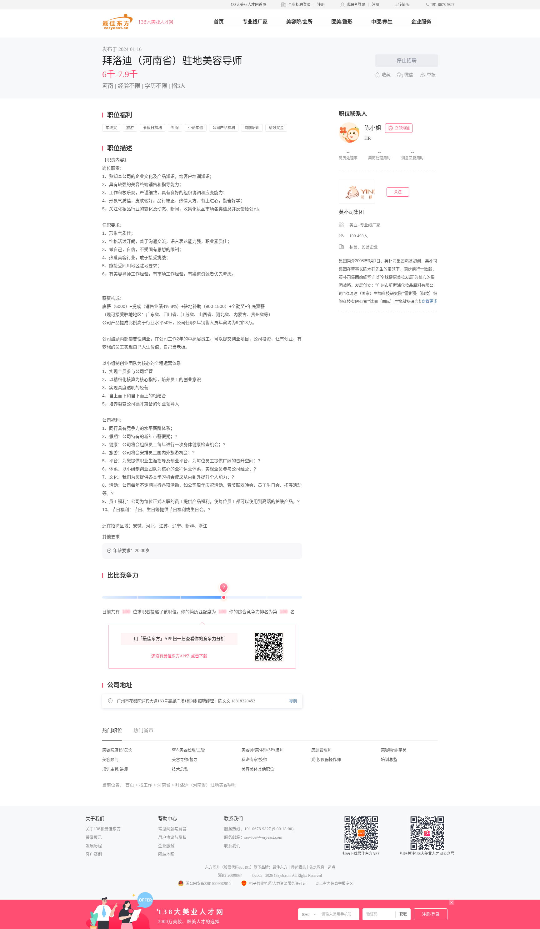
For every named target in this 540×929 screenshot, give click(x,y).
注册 (321, 5)
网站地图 (166, 854)
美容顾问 (110, 759)
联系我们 (232, 845)
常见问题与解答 (172, 828)
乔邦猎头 (298, 867)
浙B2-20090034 (230, 875)
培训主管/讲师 (115, 769)
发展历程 (94, 845)
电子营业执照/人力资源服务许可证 (277, 883)
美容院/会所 (299, 21)
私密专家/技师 (254, 759)
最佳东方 (280, 867)
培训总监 (389, 759)
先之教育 (316, 867)
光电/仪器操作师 (326, 759)
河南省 (163, 785)
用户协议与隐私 (172, 837)
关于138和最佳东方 (103, 828)
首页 (219, 21)
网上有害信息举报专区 (334, 883)
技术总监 (180, 769)
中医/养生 (381, 21)
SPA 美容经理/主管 (188, 749)
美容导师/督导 (185, 759)
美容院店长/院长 (117, 749)
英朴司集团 (351, 212)
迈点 (331, 867)
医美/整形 (341, 21)
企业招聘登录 (299, 5)
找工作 (145, 785)
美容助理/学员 (394, 749)
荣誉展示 (94, 837)
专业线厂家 (255, 21)
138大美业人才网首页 (248, 5)
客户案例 (94, 854)
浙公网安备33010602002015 (208, 883)
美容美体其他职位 (258, 769)
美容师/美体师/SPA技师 (262, 749)
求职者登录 (356, 5)
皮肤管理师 (321, 749)
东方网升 (212, 867)
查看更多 (429, 301)
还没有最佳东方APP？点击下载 (179, 656)
